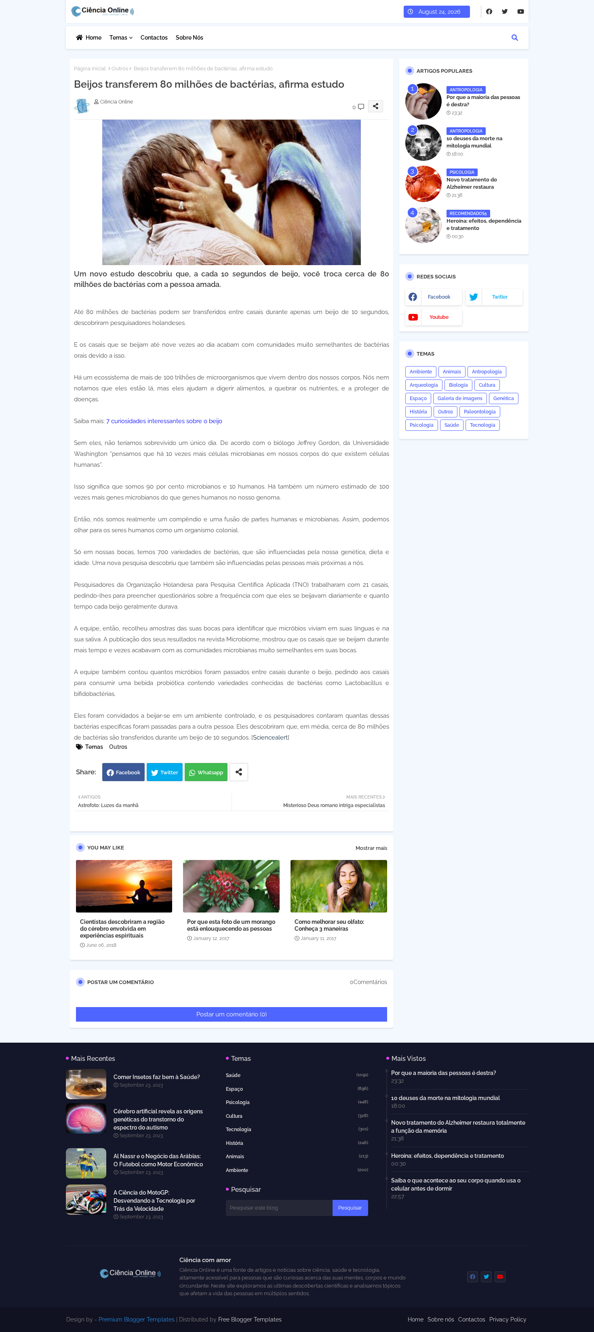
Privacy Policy (508, 1319)
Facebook (128, 772)
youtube (439, 317)
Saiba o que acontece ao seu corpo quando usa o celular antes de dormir (455, 1184)
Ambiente (421, 372)
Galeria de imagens (460, 398)
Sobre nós (189, 37)
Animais (452, 372)
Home (93, 37)
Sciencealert (270, 737)
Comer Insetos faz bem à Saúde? (157, 1077)
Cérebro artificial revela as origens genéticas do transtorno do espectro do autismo (158, 1119)
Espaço (418, 398)
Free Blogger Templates (250, 1319)
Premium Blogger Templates (137, 1319)
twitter (500, 297)
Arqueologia (424, 385)
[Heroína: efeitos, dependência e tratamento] (423, 225)
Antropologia (487, 372)
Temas (118, 37)
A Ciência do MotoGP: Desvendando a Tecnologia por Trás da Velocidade (154, 1200)
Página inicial (90, 68)
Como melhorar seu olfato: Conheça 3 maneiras (329, 925)
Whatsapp (210, 772)
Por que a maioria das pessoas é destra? (483, 100)
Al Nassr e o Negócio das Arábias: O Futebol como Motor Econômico (158, 1160)
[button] (515, 38)
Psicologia (422, 425)
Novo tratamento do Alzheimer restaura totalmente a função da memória (476, 191)
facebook (439, 297)
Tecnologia (482, 425)
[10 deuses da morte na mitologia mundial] (423, 142)
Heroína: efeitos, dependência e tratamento (484, 224)
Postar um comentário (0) (231, 1014)
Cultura (487, 385)
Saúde (451, 425)
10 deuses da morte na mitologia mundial (474, 142)
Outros (120, 68)
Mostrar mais (371, 848)
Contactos (154, 37)
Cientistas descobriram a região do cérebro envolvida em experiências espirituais (122, 929)
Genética (503, 398)
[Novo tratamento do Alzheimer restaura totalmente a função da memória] (423, 184)
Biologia (458, 385)
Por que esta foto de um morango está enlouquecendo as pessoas (231, 925)
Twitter (169, 772)
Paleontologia (480, 412)
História (418, 412)
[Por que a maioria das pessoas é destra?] (423, 101)
